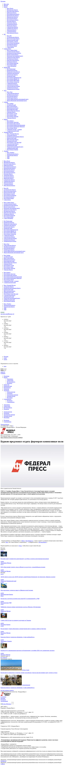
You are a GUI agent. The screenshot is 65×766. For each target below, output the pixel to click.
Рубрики (3, 373)
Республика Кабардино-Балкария (16, 125)
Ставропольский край (13, 131)
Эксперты (6, 390)
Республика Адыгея (12, 41)
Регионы (3, 1)
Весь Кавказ (10, 120)
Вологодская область (12, 54)
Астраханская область (13, 37)
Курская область (11, 21)
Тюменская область (12, 97)
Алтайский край (11, 105)
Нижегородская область (13, 71)
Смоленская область (12, 27)
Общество (6, 384)
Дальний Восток (8, 132)
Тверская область (11, 30)
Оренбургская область (13, 73)
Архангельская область (13, 51)
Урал (5, 90)
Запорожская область (12, 154)
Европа (11, 594)
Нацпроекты (7, 387)
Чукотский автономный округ (15, 146)
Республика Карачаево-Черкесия (16, 126)
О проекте (3, 696)
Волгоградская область (13, 38)
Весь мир (6, 4)
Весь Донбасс (10, 152)
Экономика (10, 379)
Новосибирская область (13, 110)
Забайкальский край (12, 148)
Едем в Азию (25, 670)
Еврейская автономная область (15, 136)
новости (3, 372)
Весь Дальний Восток (13, 133)
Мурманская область (12, 58)
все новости (4, 657)
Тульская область (11, 31)
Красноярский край (12, 109)
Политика (6, 376)
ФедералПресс (43, 542)
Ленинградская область (13, 57)
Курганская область (12, 96)
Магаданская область (12, 139)
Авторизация (4, 701)
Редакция (3, 699)
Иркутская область (12, 106)
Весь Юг (9, 35)
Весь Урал (9, 92)
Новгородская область (13, 60)
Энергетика (10, 380)
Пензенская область (12, 74)
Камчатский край (11, 138)
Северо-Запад (7, 48)
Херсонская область (12, 155)
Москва (6, 5)
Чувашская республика (13, 89)
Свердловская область (13, 93)
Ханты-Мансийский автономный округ (18, 99)
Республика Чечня (12, 128)
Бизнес (6, 377)
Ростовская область (12, 44)
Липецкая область (12, 22)
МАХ (23, 540)
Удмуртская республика (13, 86)
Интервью (10, 397)
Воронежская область (13, 15)
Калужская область (12, 18)
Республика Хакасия (12, 116)
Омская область (11, 112)
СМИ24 (3, 764)
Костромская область (12, 20)
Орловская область (12, 24)
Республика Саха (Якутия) (14, 142)
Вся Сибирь (10, 103)
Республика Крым (12, 46)
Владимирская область (13, 14)
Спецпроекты (7, 399)
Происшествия (8, 386)
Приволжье (7, 67)
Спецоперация (26, 685)
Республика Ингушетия (13, 123)
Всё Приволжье (11, 69)
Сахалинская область (12, 144)
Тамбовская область (12, 28)
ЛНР (8, 157)
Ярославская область (12, 33)
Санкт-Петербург (11, 66)
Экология (6, 389)
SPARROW (3, 761)
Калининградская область (14, 53)
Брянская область (11, 12)
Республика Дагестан (13, 122)
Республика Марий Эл (13, 79)
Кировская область (12, 70)
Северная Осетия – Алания (14, 129)
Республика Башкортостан (14, 77)
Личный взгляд (11, 396)
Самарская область (12, 83)
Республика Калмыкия (13, 43)
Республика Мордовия (13, 80)
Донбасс (6, 151)
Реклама (6, 356)
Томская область (11, 118)
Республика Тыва (11, 115)
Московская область (12, 9)
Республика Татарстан (13, 82)
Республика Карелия (12, 63)
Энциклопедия (11, 392)
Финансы (9, 383)
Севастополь (10, 47)
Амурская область (12, 135)
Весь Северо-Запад (12, 50)
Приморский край (12, 141)
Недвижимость (11, 382)
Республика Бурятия (12, 149)
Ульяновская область (12, 87)
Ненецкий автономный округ (15, 56)
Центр (5, 7)
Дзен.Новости (29, 540)
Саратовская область (12, 84)
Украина (9, 641)
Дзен (6, 542)
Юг (5, 34)
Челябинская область (12, 95)
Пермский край (11, 76)
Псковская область (12, 61)
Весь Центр (10, 8)
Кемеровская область (12, 108)
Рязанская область (12, 25)
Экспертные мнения (12, 394)
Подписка (9, 400)
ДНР (8, 158)
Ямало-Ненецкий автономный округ (17, 100)
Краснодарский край (12, 40)
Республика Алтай (12, 113)
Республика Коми (12, 64)
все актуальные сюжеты (7, 690)
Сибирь (6, 102)
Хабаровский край (12, 145)
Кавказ (6, 119)
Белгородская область (13, 11)
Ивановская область (12, 17)
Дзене (20, 545)
